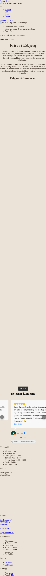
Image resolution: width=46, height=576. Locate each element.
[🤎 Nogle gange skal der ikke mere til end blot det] (23, 197)
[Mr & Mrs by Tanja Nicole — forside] (11, 3)
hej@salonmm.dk (7, 534)
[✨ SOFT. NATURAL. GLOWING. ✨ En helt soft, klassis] (23, 287)
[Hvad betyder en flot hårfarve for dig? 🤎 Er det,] (23, 95)
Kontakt (8, 16)
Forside (8, 10)
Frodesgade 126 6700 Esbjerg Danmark (6, 524)
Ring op (3, 20)
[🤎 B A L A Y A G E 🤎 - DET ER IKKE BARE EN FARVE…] (23, 146)
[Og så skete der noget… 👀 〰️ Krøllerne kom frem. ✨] (23, 261)
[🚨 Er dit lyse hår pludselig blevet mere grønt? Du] (23, 355)
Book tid (10, 20)
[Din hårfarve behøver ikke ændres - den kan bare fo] (23, 312)
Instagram (9, 566)
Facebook (9, 564)
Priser (7, 14)
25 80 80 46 (4, 530)
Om (6, 12)
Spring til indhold (6, 1)
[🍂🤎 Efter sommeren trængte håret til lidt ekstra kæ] (23, 228)
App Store (9, 575)
